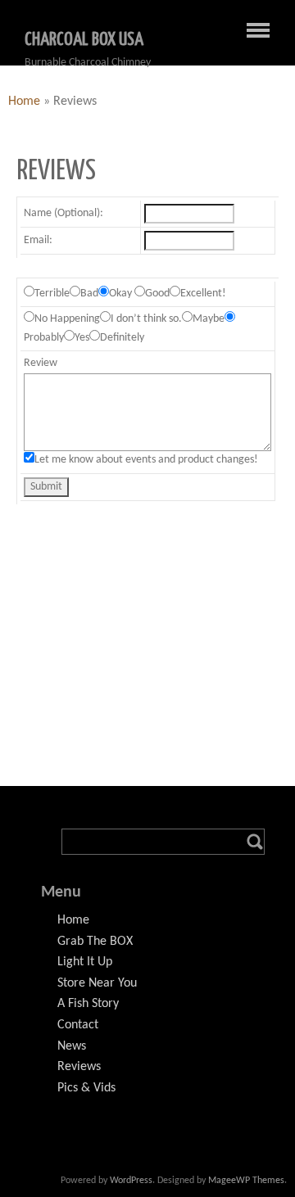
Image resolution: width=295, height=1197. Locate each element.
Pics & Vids (86, 1088)
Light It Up (84, 962)
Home (24, 101)
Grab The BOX (95, 941)
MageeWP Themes (246, 1181)
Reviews (79, 1066)
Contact (77, 1025)
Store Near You (97, 983)
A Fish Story (88, 1003)
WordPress (131, 1181)
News (71, 1046)
